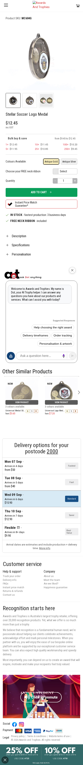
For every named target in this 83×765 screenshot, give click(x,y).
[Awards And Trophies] (41, 6)
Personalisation (21, 254)
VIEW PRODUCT (22, 402)
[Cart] (78, 5)
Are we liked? (51, 583)
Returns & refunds (13, 590)
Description (19, 236)
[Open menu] (6, 6)
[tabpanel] (22, 376)
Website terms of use (59, 736)
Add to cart (39, 192)
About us (49, 576)
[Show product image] (29, 100)
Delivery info (10, 579)
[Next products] (79, 392)
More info (44, 548)
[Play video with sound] (41, 696)
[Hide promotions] (5, 760)
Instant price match (13, 587)
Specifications (21, 245)
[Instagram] (21, 724)
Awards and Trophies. (30, 739)
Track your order (12, 576)
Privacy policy (18, 736)
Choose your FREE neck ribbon (23, 171)
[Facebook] (14, 724)
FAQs (5, 583)
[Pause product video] (70, 30)
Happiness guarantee (55, 587)
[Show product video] (13, 100)
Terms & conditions (36, 736)
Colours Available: (16, 161)
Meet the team (52, 579)
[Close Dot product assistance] (72, 270)
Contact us (9, 594)
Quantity (10, 180)
